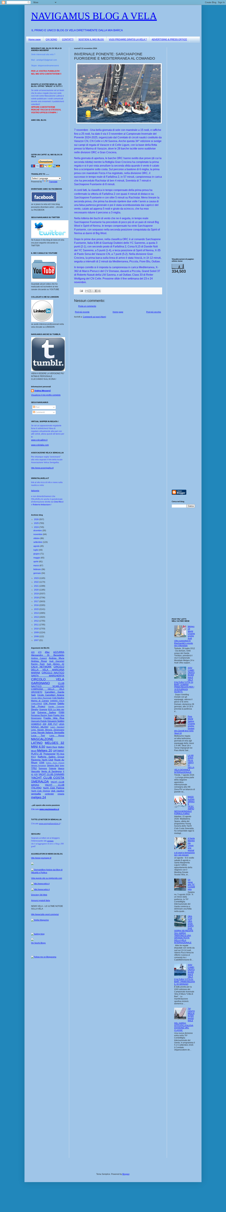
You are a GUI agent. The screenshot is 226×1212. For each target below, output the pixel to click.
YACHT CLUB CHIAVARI (51, 774)
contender (49, 794)
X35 (36, 774)
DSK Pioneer (50, 703)
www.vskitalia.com (40, 445)
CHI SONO (51, 39)
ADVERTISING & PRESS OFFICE (169, 39)
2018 (36, 597)
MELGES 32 (54, 743)
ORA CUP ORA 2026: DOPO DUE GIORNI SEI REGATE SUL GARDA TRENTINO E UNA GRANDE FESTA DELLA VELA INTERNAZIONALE (184, 929)
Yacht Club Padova (53, 787)
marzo (36, 565)
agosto (36, 546)
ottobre (36, 538)
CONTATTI (67, 39)
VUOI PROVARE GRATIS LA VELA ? (128, 39)
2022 (36, 582)
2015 (36, 609)
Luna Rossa (56, 735)
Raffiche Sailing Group (51, 756)
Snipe (62, 765)
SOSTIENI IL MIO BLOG (91, 39)
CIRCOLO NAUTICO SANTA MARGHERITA (47, 674)
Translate (53, 181)
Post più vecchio (153, 312)
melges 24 (38, 797)
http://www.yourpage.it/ (41, 858)
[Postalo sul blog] (89, 291)
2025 (36, 523)
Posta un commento (87, 306)
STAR (41, 763)
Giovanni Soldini (55, 721)
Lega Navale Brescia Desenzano (47, 730)
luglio (36, 550)
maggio (37, 558)
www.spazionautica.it (49, 809)
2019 (36, 593)
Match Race (51, 747)
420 (33, 652)
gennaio (37, 573)
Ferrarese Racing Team (42, 715)
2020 (36, 590)
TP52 (34, 768)
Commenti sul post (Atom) (94, 317)
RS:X (33, 757)
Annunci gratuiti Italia (40, 900)
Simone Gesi (53, 765)
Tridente (52, 768)
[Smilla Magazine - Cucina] (40, 920)
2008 (36, 636)
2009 (36, 632)
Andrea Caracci (39, 658)
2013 (36, 617)
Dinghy (34, 709)
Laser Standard (57, 727)
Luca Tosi (38, 735)
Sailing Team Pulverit (55, 763)
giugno (36, 554)
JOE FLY (53, 724)
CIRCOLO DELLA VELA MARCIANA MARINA (47, 669)
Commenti (40, 412)
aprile (36, 561)
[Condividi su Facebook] (96, 291)
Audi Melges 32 (55, 664)
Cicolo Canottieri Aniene (50, 695)
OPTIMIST (58, 750)
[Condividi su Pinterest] (99, 291)
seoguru (50, 841)
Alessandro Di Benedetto (47, 655)
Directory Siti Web (39, 895)
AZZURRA (58, 652)
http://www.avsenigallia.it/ (42, 468)
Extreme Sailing (47, 712)
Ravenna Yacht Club (42, 759)
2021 (36, 586)
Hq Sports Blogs (38, 943)
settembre (38, 542)
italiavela (35, 491)
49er (47, 652)
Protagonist (49, 753)
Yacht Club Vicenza (40, 791)
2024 (36, 527)
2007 (36, 640)
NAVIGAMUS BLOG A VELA (94, 15)
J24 (44, 724)
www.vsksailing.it (39, 440)
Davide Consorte (56, 707)
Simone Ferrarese (38, 765)
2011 (36, 625)
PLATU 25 (36, 753)
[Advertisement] (182, 97)
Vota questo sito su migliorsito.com (46, 878)
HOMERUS (36, 724)
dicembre (37, 530)
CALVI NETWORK (41, 666)
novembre (38, 534)
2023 (36, 578)
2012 (36, 621)
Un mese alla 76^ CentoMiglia (191, 885)
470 (40, 652)
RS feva (60, 754)
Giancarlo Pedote (39, 721)
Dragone (43, 709)
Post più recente (82, 312)
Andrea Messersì (42, 391)
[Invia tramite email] (86, 291)
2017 (36, 601)
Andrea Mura (56, 658)
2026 (36, 519)
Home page (34, 39)
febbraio (37, 569)
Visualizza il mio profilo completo (46, 395)
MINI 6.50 (38, 746)
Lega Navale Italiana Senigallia (47, 732)
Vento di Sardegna (51, 771)
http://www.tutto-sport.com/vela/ (45, 914)
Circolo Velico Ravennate (41, 698)
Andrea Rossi (39, 661)
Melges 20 (44, 750)
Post (37, 407)
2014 (36, 613)
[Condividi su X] (93, 291)
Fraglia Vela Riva (54, 718)
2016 (36, 605)
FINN (61, 712)
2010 (36, 629)
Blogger (125, 1174)
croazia (61, 794)
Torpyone (43, 768)
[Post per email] (81, 291)
